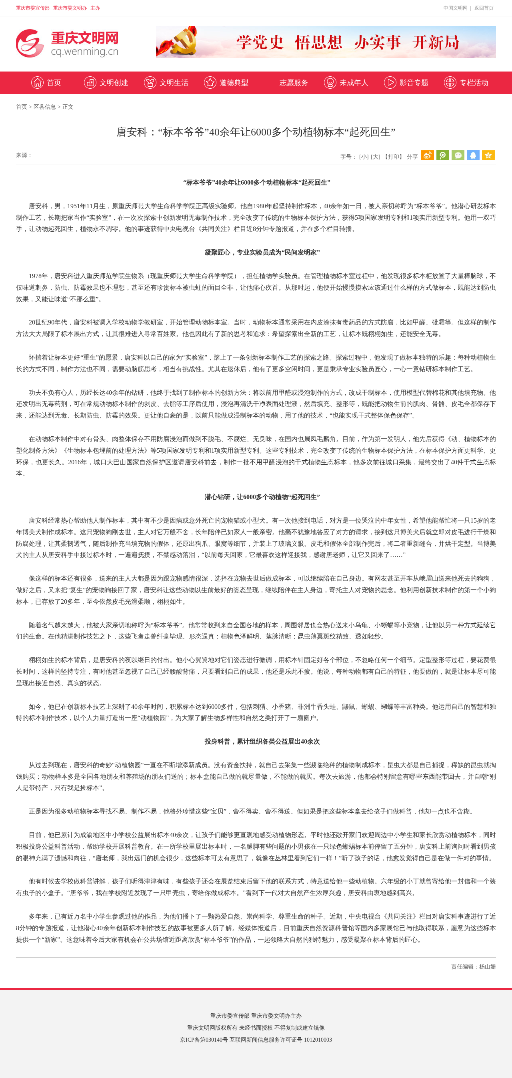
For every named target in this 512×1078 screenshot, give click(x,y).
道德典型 (234, 83)
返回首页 (484, 8)
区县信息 (45, 107)
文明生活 (174, 83)
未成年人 (354, 83)
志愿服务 (294, 83)
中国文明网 (456, 8)
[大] (375, 157)
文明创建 (114, 83)
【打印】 (393, 157)
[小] (364, 157)
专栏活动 (474, 83)
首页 (54, 83)
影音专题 (414, 83)
